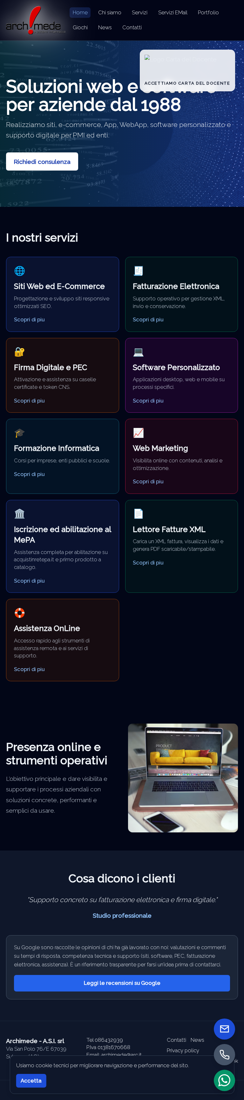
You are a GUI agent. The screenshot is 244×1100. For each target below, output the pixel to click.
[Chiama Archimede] (224, 1054)
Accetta (31, 1080)
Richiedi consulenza (42, 161)
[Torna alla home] (35, 20)
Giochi (80, 27)
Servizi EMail (172, 12)
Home (80, 12)
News (105, 27)
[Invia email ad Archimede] (224, 1029)
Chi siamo (109, 12)
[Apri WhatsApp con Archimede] (224, 1080)
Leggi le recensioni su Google (122, 983)
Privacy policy (183, 1050)
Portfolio (208, 12)
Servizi (139, 12)
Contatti (132, 27)
